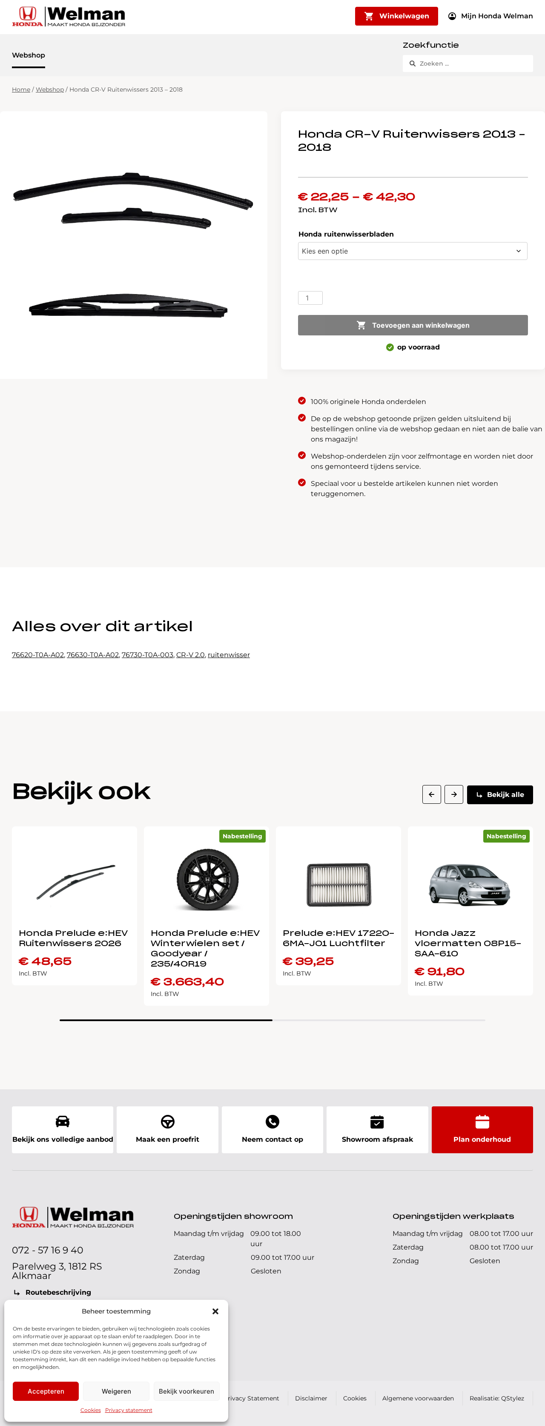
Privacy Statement (251, 1398)
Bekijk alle (505, 795)
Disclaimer (311, 1398)
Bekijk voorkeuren (186, 1391)
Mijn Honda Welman (497, 16)
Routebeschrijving (58, 1292)
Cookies (90, 1410)
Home (21, 89)
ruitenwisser (229, 655)
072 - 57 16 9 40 (47, 1250)
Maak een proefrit (167, 1139)
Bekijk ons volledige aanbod (62, 1139)
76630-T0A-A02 (93, 655)
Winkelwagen (404, 16)
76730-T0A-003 (147, 655)
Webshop (28, 55)
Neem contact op (272, 1139)
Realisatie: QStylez (497, 1398)
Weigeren (116, 1391)
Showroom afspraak (377, 1139)
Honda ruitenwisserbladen (346, 234)
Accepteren (46, 1391)
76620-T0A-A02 (38, 655)
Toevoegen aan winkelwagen (421, 325)
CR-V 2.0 (190, 655)
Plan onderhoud (482, 1139)
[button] (215, 1311)
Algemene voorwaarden (418, 1398)
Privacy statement (128, 1410)
